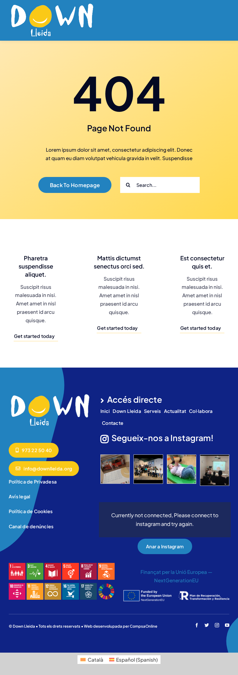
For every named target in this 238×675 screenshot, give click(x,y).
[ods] (62, 565)
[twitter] (207, 625)
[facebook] (196, 625)
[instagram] (217, 625)
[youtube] (227, 625)
